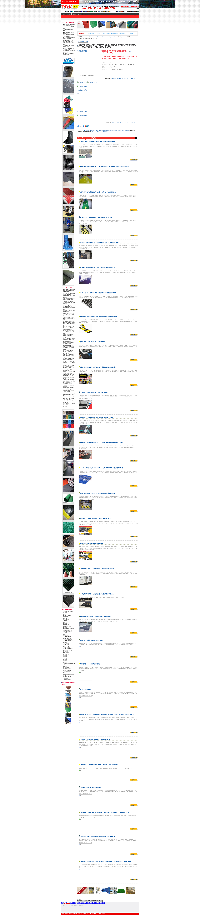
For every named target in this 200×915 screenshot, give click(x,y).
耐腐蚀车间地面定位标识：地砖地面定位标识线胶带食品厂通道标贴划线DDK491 (99, 367)
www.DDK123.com (133, 78)
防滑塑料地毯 (66, 635)
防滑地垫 (65, 634)
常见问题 (71, 905)
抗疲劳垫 (65, 621)
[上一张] (131, 26)
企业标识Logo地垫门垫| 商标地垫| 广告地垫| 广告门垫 (68, 314)
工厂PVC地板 (66, 652)
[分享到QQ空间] (83, 126)
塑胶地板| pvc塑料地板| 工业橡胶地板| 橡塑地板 (69, 372)
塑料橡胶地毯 (66, 654)
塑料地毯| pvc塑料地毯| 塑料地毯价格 (69, 311)
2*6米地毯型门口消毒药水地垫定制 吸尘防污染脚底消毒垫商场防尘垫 (97, 594)
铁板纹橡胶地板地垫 (67, 631)
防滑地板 (117, 18)
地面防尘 (65, 666)
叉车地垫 (65, 613)
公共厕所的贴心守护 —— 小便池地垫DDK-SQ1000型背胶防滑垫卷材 (97, 568)
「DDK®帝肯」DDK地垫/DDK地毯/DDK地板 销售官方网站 (95, 130)
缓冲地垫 (65, 627)
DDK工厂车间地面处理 (68, 638)
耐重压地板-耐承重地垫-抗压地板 (68, 675)
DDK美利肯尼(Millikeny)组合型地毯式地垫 (68, 49)
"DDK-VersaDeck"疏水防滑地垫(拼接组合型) (68, 33)
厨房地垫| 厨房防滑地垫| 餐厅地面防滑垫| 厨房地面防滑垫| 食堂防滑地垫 (69, 381)
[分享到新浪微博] (85, 126)
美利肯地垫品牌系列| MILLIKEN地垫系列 (67, 306)
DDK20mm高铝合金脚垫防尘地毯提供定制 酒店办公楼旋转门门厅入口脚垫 (98, 292)
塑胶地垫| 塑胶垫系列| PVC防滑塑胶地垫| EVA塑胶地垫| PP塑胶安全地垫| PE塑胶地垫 (68, 347)
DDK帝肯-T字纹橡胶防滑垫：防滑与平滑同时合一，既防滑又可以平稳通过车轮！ (99, 242)
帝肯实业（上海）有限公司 (123, 130)
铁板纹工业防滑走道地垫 (68, 630)
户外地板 (65, 658)
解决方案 (68, 14)
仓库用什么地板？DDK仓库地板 (68, 672)
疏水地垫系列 (115, 33)
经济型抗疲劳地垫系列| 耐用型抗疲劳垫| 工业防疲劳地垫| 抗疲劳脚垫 (69, 340)
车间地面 (79, 903)
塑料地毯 (65, 655)
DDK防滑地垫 (102, 18)
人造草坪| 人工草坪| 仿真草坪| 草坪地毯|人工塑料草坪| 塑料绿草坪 (68, 369)
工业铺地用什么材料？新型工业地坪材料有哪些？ (92, 640)
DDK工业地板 (66, 644)
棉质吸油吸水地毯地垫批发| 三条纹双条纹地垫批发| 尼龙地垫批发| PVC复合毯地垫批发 (69, 323)
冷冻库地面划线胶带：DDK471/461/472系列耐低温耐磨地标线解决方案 (97, 493)
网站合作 (76, 905)
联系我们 (79, 14)
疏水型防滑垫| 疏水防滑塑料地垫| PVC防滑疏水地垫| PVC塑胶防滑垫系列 (69, 300)
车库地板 (102, 903)
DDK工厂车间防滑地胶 (68, 640)
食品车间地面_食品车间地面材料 (69, 664)
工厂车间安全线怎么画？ (86, 689)
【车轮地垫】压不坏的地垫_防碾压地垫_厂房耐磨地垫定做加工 (95, 739)
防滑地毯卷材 (130, 33)
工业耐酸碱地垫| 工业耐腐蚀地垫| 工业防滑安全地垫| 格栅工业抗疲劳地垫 (69, 290)
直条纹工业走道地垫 (67, 626)
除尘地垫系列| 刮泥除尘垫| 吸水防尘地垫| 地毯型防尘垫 (69, 318)
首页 (64, 14)
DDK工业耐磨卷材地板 (68, 648)
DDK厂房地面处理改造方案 (68, 636)
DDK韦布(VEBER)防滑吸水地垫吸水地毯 (69, 46)
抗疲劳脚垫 (65, 618)
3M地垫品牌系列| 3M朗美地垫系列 (69, 303)
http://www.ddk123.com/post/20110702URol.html (102, 131)
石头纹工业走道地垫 (67, 625)
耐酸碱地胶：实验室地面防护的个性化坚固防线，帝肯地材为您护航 (96, 417)
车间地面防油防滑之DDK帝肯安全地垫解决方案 (91, 543)
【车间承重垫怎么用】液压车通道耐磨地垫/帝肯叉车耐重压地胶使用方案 (97, 836)
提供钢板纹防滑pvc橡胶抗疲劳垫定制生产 (90, 664)
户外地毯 (65, 659)
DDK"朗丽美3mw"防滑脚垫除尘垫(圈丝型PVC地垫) (68, 41)
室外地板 (65, 660)
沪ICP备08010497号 (82, 913)
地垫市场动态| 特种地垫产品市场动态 (69, 402)
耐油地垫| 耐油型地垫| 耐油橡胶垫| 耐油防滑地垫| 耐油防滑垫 (68, 336)
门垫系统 (132, 18)
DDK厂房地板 (66, 646)
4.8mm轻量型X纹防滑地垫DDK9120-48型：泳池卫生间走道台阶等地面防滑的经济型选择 (101, 468)
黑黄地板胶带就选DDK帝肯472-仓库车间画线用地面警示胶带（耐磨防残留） (98, 316)
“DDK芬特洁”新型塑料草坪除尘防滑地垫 (68, 54)
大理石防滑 (65, 617)
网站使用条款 (65, 905)
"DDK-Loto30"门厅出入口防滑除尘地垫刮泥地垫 (69, 25)
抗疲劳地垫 (65, 622)
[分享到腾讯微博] (87, 126)
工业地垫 (65, 614)
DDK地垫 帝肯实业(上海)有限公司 (120, 78)
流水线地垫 (65, 678)
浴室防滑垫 (97, 903)
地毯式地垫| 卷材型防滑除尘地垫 (69, 296)
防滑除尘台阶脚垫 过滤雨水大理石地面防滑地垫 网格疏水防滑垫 (95, 616)
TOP (66, 903)
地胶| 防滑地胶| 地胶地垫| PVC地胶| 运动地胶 (68, 366)
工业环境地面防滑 (90, 33)
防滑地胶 (65, 656)
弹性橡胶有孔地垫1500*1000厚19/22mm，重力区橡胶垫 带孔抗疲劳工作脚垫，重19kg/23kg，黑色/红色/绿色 (107, 714)
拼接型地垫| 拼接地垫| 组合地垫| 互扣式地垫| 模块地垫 (68, 356)
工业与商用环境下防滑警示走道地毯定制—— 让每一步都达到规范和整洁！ (98, 192)
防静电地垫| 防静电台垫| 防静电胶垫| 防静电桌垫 (68, 359)
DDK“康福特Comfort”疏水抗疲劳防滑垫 (69, 51)
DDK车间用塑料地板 (67, 650)
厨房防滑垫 (90, 903)
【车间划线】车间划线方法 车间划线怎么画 (90, 787)
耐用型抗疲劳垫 (110, 18)
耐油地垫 (84, 903)
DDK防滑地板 (66, 643)
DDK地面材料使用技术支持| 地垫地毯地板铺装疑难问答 (69, 394)
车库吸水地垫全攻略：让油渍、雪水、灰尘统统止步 (92, 341)
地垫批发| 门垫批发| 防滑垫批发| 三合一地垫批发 (68, 327)
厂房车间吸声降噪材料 (67, 679)
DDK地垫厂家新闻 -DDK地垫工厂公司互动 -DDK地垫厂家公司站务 (68, 398)
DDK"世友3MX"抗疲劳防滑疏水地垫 (68, 27)
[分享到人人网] (89, 126)
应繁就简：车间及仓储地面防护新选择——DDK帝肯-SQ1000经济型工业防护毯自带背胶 (101, 442)
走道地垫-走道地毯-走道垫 (68, 628)
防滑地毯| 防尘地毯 (67, 383)
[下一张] (135, 26)
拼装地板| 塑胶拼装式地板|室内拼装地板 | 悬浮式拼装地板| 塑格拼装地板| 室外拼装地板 (68, 376)
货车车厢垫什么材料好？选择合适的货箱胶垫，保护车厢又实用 (95, 518)
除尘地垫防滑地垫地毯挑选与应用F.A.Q (68, 391)
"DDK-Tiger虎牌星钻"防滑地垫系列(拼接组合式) (69, 38)
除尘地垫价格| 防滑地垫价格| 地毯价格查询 (68, 388)
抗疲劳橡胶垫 (66, 619)
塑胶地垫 (137, 18)
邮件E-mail (86, 14)
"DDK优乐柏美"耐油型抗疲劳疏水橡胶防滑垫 (68, 35)
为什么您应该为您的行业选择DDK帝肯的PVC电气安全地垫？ (95, 392)
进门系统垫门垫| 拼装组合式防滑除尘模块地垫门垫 (69, 294)
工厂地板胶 (65, 651)
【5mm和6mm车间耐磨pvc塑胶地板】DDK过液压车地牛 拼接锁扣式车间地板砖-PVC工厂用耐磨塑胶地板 (105, 861)
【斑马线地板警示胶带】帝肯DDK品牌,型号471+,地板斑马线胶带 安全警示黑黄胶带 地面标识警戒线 (104, 812)
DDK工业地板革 (66, 647)
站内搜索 (81, 905)
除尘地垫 (98, 33)
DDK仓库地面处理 (67, 668)
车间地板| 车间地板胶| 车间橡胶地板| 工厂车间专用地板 (69, 362)
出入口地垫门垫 (106, 33)
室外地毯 (65, 662)
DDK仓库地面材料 (67, 670)
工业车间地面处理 (124, 18)
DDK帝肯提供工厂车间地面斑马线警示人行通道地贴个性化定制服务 (96, 217)
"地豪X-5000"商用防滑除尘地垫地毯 (68, 43)
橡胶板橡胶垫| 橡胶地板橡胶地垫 (69, 308)
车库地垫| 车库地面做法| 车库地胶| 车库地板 (68, 343)
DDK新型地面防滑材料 (68, 639)
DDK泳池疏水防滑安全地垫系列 (68, 30)
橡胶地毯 (65, 623)
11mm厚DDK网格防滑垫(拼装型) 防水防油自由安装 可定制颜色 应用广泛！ (98, 141)
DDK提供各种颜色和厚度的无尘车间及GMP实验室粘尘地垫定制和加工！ (97, 267)
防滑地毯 (65, 632)
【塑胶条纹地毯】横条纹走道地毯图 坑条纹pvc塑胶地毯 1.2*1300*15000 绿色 (99, 764)
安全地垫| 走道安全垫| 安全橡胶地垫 (68, 386)
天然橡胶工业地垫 (67, 615)
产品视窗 (74, 14)
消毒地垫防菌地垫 (67, 329)
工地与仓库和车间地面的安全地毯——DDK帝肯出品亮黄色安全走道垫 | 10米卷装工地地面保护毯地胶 (104, 166)
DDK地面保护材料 (67, 676)
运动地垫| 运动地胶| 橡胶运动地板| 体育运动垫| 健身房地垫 (68, 332)
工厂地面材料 (66, 667)
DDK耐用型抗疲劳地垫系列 (68, 611)
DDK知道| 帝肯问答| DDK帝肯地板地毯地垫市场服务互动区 (69, 405)
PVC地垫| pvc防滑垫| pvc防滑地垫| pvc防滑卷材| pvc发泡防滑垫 (69, 352)
